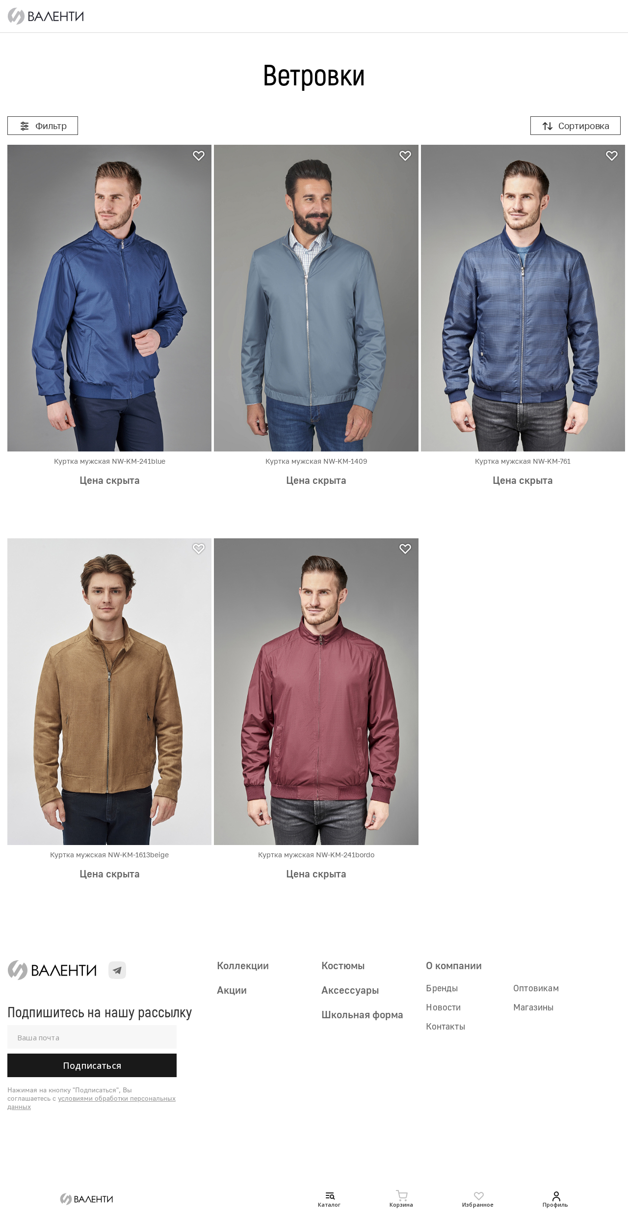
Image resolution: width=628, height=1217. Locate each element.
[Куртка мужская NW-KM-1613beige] (109, 691)
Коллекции (243, 965)
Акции (232, 989)
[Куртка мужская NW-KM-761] (523, 298)
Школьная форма (362, 1014)
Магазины (533, 1007)
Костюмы (343, 965)
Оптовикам (536, 987)
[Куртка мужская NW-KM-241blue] (109, 298)
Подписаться (92, 1065)
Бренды (442, 987)
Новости (443, 1007)
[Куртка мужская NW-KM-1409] (316, 298)
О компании (454, 965)
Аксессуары (350, 989)
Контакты (445, 1026)
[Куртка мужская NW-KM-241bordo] (316, 691)
